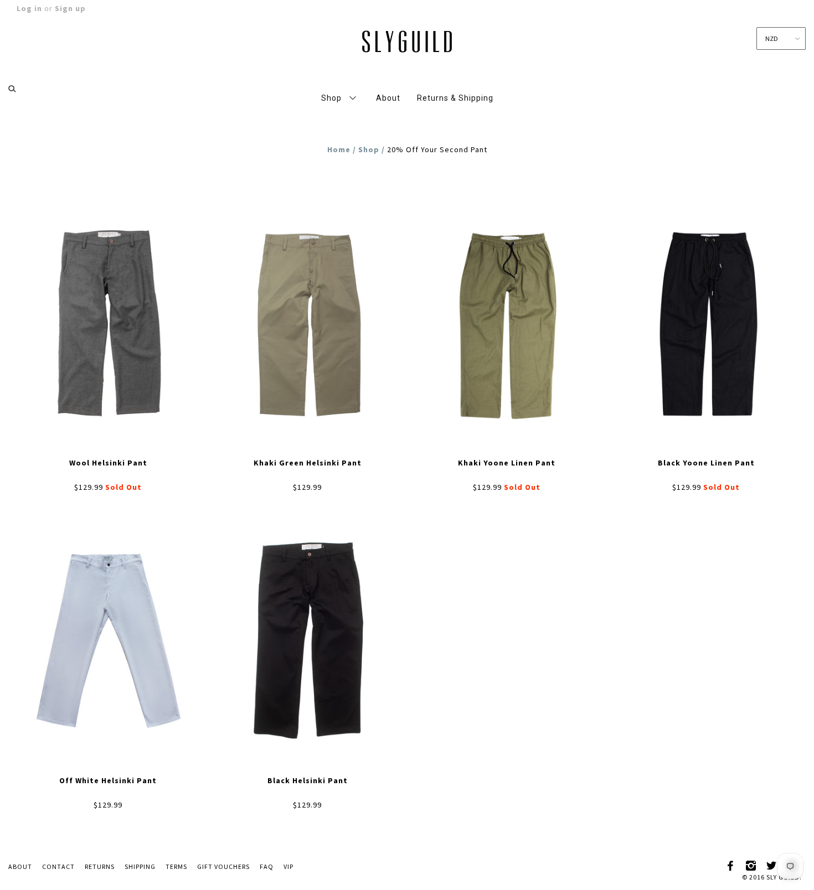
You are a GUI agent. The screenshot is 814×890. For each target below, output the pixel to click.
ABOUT (20, 866)
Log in (29, 8)
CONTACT (58, 866)
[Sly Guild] (407, 39)
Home (339, 149)
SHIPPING (140, 866)
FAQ (267, 866)
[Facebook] (731, 864)
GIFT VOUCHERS (223, 866)
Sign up (70, 8)
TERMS (176, 866)
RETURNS (100, 866)
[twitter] (772, 864)
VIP (288, 866)
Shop (368, 149)
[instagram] (751, 864)
